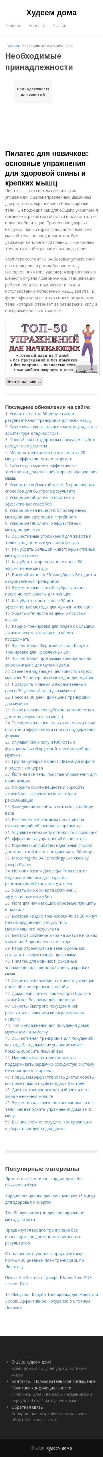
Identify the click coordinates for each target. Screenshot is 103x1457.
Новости (36, 25)
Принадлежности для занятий (33, 92)
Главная (13, 25)
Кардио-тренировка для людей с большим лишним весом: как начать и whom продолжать (49, 632)
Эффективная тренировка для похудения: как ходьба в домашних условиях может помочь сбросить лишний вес (49, 1044)
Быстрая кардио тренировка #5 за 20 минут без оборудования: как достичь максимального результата (51, 922)
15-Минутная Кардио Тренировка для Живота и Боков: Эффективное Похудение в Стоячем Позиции (51, 1301)
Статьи (59, 25)
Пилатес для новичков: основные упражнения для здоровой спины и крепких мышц (46, 168)
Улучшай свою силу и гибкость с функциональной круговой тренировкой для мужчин (48, 748)
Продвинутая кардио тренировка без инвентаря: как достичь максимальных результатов (43, 1236)
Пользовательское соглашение (65, 1381)
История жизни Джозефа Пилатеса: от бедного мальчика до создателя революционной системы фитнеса (46, 877)
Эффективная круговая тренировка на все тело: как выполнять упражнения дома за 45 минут (50, 1109)
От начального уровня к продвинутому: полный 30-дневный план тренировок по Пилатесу (44, 1260)
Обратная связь (27, 1407)
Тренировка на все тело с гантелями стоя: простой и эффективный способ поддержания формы (50, 729)
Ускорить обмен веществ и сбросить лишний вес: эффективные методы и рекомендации (45, 793)
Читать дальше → (24, 381)
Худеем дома (51, 12)
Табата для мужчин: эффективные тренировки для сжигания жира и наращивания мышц (51, 472)
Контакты (21, 1381)
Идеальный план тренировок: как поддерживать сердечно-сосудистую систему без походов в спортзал (49, 1064)
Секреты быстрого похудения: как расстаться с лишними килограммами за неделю (44, 1012)
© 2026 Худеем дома (31, 1362)
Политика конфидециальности (41, 1388)
